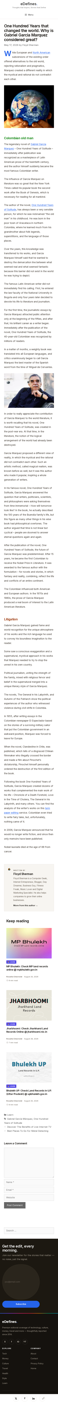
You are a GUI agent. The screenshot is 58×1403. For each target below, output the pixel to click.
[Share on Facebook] (25, 1398)
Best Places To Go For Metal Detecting (27, 1131)
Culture (5, 1363)
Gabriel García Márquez (19, 1118)
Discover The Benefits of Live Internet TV (29, 1126)
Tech (4, 1353)
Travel (5, 1368)
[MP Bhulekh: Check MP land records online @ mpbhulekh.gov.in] (29, 943)
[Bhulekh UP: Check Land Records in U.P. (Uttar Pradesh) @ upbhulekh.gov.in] (29, 1067)
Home (33, 1368)
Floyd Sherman (23, 874)
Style (4, 1378)
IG (18, 1342)
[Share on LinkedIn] (33, 1398)
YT (24, 1342)
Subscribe (21, 1304)
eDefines (28, 4)
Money (5, 1358)
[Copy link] (42, 1398)
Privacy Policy (37, 1363)
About (33, 1353)
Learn (12, 962)
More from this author (25, 905)
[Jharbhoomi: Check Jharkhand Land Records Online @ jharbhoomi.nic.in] (29, 1005)
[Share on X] (16, 1398)
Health (5, 1373)
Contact (34, 1358)
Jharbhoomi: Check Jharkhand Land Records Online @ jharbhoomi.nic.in (27, 1030)
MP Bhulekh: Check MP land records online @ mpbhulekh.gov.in (27, 968)
